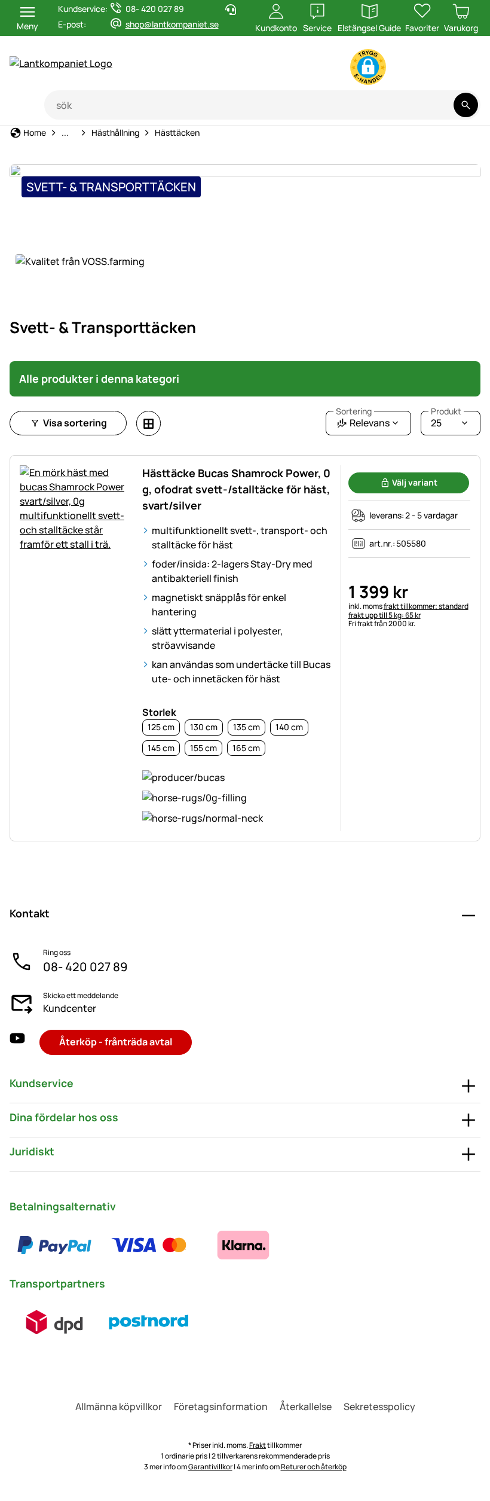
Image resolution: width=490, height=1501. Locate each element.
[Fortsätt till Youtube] (410, 69)
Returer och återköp (314, 1467)
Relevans (363, 420)
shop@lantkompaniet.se (172, 24)
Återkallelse (306, 1406)
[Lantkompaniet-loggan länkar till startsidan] (120, 63)
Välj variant (414, 482)
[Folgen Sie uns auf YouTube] (17, 1042)
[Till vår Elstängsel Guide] (457, 69)
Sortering (354, 411)
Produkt (446, 411)
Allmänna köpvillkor (118, 1406)
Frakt (257, 1445)
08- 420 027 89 (85, 967)
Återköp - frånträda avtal (115, 1041)
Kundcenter (69, 1008)
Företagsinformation (221, 1406)
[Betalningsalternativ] (149, 1245)
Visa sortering (75, 422)
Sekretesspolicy (379, 1406)
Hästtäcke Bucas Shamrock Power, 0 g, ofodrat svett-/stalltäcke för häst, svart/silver (236, 489)
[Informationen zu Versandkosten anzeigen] (102, 1322)
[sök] (466, 105)
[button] (368, 67)
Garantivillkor (210, 1467)
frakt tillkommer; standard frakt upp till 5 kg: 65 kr (408, 610)
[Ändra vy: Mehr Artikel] (148, 423)
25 (446, 420)
